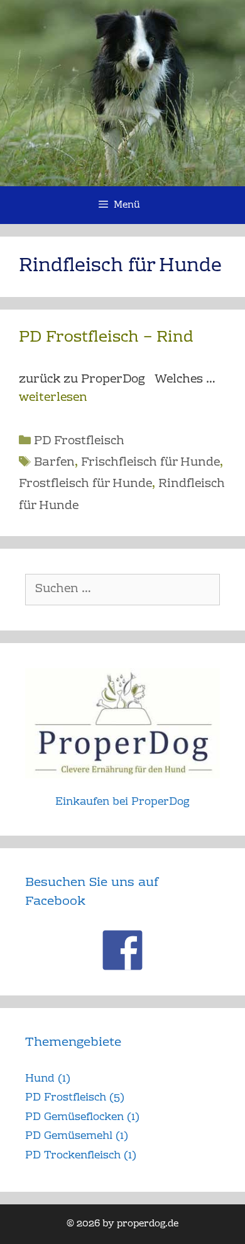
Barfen (54, 462)
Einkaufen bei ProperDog (122, 802)
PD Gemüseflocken (74, 1117)
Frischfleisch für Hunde (150, 462)
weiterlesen (53, 398)
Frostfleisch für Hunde (85, 484)
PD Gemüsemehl (68, 1136)
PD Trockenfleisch (73, 1155)
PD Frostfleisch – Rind (106, 337)
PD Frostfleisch (79, 441)
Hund (40, 1079)
